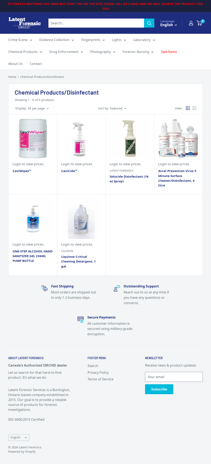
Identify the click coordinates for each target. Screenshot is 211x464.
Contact (36, 63)
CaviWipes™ (22, 171)
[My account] (191, 23)
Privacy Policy (98, 372)
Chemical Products (23, 51)
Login (17, 164)
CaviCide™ (69, 171)
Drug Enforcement (64, 51)
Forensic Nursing (136, 51)
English (15, 437)
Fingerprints (90, 39)
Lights (117, 39)
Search (93, 365)
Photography (100, 51)
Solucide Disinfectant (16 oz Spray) (129, 178)
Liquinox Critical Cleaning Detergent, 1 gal (78, 261)
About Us (15, 63)
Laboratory (142, 39)
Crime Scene (18, 39)
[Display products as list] (194, 108)
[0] (199, 23)
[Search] (149, 23)
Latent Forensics (122, 170)
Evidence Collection (54, 39)
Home (12, 77)
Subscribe (159, 389)
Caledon (67, 251)
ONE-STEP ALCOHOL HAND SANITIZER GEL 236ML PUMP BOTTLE (33, 256)
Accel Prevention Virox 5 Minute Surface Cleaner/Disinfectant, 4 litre (177, 178)
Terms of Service (100, 379)
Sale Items (169, 51)
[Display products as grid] (188, 108)
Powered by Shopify (21, 451)
